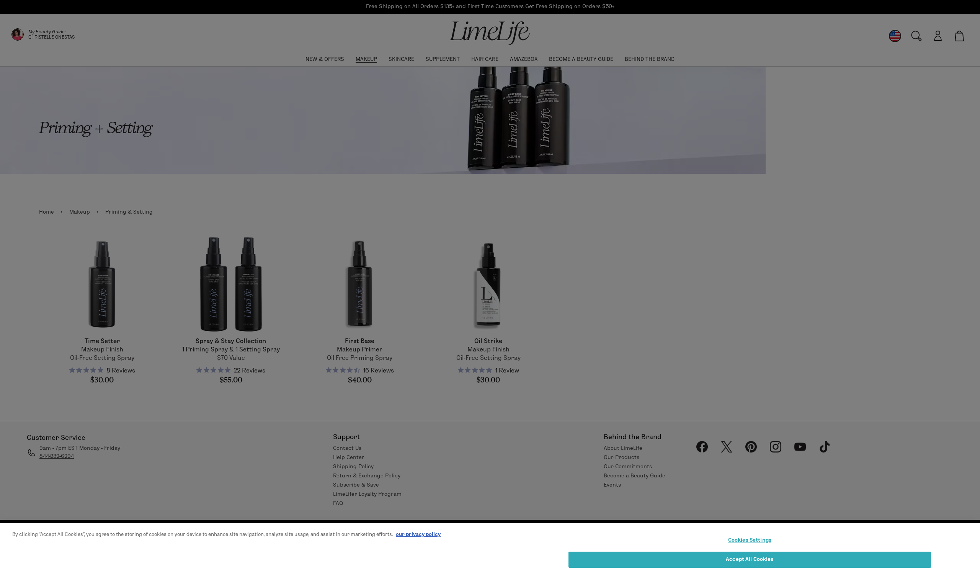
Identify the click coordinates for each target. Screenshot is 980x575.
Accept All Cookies (749, 559)
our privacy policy (418, 534)
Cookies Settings (749, 539)
